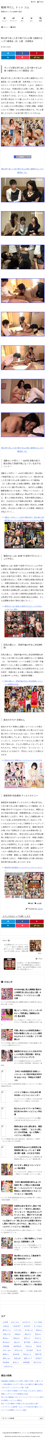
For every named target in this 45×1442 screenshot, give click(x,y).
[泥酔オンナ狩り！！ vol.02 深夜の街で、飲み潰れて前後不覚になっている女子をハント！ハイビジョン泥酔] (24, 535)
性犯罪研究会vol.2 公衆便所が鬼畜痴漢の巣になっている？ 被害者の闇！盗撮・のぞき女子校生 (27, 1150)
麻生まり (16, 1362)
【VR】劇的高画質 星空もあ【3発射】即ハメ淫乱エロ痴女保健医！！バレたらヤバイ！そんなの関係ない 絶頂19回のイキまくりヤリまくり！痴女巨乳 (28, 1188)
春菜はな (16, 1338)
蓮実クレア (28, 1358)
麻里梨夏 (26, 1362)
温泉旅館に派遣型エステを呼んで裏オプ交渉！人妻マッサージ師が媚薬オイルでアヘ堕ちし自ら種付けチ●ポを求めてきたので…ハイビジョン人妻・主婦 (22, 1384)
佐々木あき (38, 1326)
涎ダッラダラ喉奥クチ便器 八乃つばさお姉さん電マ (20, 1403)
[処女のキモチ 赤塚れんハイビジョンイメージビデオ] (24, 775)
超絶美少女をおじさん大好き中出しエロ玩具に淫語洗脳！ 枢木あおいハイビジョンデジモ (28, 1054)
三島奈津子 (17, 1326)
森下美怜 (27, 1342)
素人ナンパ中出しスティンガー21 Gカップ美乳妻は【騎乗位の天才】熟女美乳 (28, 1013)
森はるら (17, 1342)
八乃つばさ (18, 1330)
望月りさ (27, 1338)
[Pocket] (22, 57)
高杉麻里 (6, 1362)
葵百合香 (17, 1358)
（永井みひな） (8, 1366)
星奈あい (6, 1338)
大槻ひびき (7, 1334)
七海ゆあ (6, 1326)
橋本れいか (38, 1342)
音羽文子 (39, 1358)
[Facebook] (22, 53)
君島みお (39, 1330)
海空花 (38, 1346)
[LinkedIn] (8, 57)
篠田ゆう (6, 1354)
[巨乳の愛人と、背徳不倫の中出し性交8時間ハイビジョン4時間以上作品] (24, 699)
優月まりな (7, 1330)
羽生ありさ (27, 1354)
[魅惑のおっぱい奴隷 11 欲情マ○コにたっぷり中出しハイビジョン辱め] (24, 624)
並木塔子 (27, 1326)
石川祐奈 (29, 1350)
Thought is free (35, 1436)
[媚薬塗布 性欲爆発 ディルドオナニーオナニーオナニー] (24, 885)
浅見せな (29, 1346)
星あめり (38, 1334)
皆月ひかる (19, 1350)
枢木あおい (7, 1342)
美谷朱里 (16, 1354)
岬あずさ (28, 1334)
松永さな (38, 1338)
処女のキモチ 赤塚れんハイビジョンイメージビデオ (23, 760)
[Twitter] (8, 53)
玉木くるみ (7, 1350)
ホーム (5, 27)
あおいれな (15, 1322)
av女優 (39, 903)
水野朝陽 (6, 1346)
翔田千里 (38, 1354)
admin (40, 909)
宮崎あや (18, 1334)
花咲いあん (7, 1358)
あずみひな (26, 1322)
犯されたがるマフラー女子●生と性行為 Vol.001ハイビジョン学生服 (28, 1111)
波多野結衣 (17, 1346)
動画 (14, 27)
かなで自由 (38, 1322)
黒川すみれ (37, 1362)
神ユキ (39, 1350)
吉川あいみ (29, 1330)
